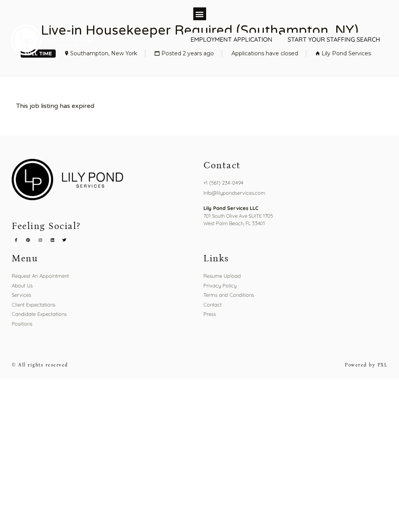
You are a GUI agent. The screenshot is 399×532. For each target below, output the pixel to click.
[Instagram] (40, 240)
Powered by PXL (366, 365)
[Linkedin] (52, 240)
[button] (199, 14)
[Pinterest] (28, 240)
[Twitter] (64, 240)
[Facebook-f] (16, 240)
